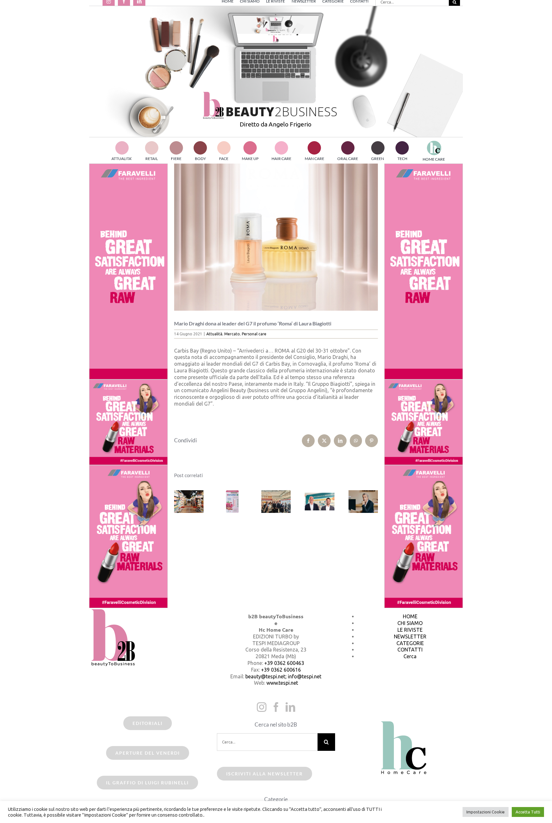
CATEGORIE (410, 643)
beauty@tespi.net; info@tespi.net (283, 676)
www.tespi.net (282, 683)
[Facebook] (276, 707)
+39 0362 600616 (281, 670)
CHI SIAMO (410, 623)
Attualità (214, 334)
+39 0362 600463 (284, 663)
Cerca (410, 656)
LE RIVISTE (410, 630)
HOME (410, 616)
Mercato (232, 334)
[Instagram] (261, 707)
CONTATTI (410, 649)
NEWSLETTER (410, 636)
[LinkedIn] (290, 707)
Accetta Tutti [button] (528, 812)
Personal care (254, 334)
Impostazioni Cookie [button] (485, 812)
